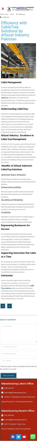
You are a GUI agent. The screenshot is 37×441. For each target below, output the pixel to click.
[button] (3, 9)
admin (12, 14)
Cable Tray (21, 14)
